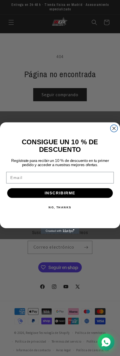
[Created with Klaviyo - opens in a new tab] (60, 231)
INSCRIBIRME (60, 193)
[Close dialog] (114, 128)
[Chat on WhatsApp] (106, 342)
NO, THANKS (60, 207)
